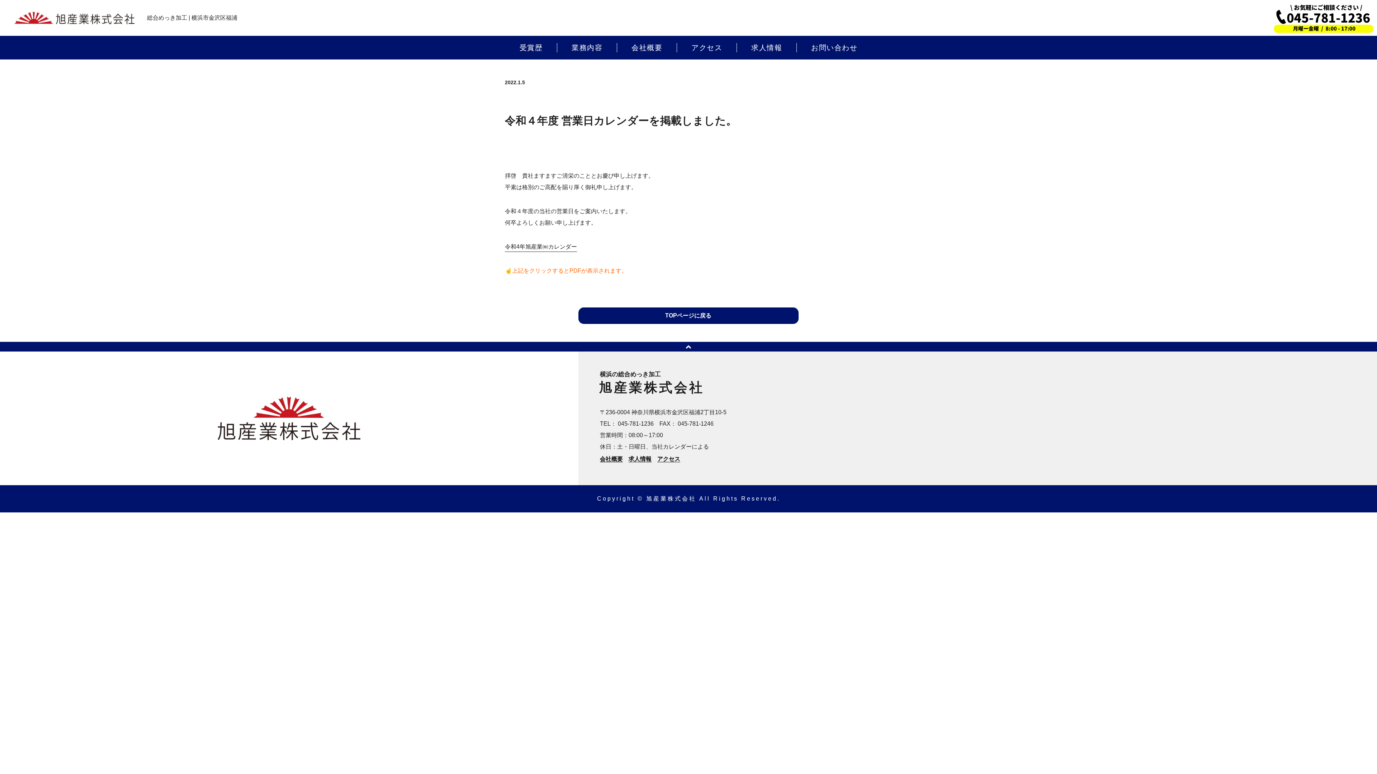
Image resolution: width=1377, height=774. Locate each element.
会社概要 (646, 48)
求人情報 (766, 48)
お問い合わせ (834, 48)
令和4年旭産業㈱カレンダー (541, 247)
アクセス (706, 48)
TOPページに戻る (688, 315)
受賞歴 (531, 48)
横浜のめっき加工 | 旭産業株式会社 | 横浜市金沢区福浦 (74, 18)
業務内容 (587, 48)
